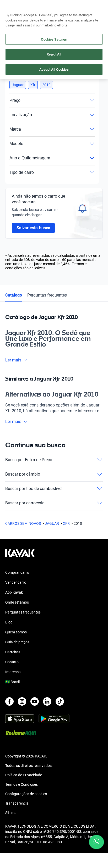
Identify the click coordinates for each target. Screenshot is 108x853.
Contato (12, 662)
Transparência (17, 803)
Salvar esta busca (33, 227)
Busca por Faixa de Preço (28, 459)
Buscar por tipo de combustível (33, 488)
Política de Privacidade (23, 775)
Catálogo (13, 295)
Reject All (54, 54)
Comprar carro (17, 572)
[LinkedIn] (47, 701)
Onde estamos (17, 602)
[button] (17, 85)
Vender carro (15, 582)
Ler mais (13, 360)
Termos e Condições (21, 784)
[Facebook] (9, 701)
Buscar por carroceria (25, 502)
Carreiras (12, 652)
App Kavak (14, 592)
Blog (9, 622)
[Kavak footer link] (20, 555)
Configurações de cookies (26, 794)
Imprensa (13, 672)
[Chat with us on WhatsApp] (96, 842)
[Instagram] (22, 701)
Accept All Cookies (53, 69)
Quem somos (16, 632)
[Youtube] (34, 701)
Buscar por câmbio (22, 474)
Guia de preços (17, 642)
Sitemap (12, 813)
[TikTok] (60, 701)
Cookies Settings (54, 39)
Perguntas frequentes (47, 295)
